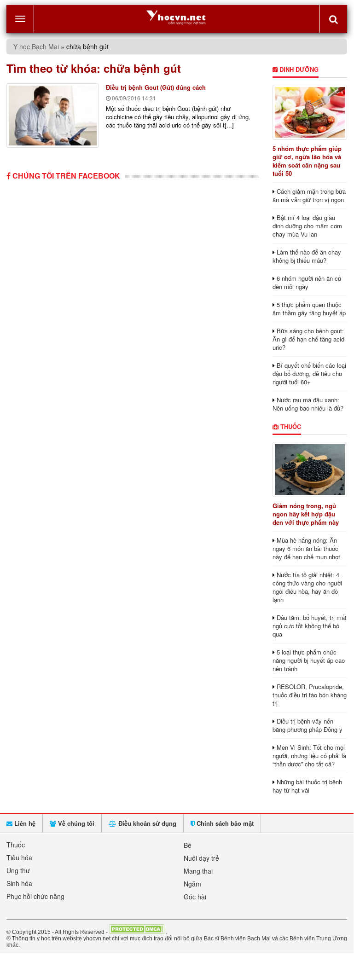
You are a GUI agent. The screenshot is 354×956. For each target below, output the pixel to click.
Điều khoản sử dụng (146, 823)
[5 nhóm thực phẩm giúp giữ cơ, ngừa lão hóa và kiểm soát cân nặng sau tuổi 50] (310, 112)
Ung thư (18, 870)
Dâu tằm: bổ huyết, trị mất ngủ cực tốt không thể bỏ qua (310, 625)
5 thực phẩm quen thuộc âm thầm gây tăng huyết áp (309, 308)
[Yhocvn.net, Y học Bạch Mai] (177, 17)
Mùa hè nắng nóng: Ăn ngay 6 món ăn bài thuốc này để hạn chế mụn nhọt (306, 548)
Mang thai (198, 870)
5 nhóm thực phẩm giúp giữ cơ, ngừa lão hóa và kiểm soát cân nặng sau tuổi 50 (307, 161)
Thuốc (290, 426)
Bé (188, 845)
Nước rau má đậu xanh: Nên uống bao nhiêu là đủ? (308, 403)
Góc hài (195, 896)
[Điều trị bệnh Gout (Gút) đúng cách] (52, 115)
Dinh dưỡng (298, 69)
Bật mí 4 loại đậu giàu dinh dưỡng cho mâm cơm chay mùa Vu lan (307, 225)
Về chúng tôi (75, 823)
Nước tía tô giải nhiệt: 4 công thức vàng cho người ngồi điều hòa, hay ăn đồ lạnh (307, 587)
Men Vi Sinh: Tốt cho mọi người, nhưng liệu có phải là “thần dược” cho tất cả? (309, 755)
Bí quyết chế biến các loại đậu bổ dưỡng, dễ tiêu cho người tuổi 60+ (309, 373)
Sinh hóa (19, 883)
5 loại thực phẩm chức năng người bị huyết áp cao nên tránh (309, 660)
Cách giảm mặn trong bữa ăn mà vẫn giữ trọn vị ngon (309, 195)
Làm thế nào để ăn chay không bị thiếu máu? (307, 256)
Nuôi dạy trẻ (201, 858)
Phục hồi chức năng (35, 896)
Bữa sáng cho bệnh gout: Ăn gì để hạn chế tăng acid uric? (308, 339)
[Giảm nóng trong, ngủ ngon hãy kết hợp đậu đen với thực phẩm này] (310, 469)
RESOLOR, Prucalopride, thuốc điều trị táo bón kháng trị (310, 694)
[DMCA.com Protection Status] (136, 931)
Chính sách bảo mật (224, 823)
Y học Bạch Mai (36, 46)
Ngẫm (192, 883)
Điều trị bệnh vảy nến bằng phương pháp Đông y (307, 725)
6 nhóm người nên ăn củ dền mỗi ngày (307, 282)
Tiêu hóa (19, 857)
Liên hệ (23, 823)
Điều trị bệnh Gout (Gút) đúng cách (156, 87)
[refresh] (333, 19)
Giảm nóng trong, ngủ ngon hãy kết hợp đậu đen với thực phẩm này (306, 514)
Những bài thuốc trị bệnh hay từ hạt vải (307, 785)
